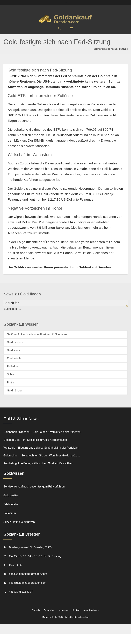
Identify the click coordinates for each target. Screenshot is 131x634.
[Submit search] (125, 306)
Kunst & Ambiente (91, 610)
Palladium (13, 366)
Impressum (64, 610)
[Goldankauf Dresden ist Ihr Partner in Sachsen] (65, 19)
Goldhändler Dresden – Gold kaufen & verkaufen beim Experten (42, 432)
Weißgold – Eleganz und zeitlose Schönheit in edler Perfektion (41, 447)
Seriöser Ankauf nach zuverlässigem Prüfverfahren (37, 334)
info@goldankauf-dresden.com (27, 582)
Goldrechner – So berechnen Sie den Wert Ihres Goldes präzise (41, 455)
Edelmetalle (14, 358)
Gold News (13, 350)
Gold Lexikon (15, 342)
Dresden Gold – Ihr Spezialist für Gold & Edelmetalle (35, 439)
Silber (10, 374)
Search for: (11, 303)
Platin (10, 382)
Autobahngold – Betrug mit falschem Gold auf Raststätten (37, 463)
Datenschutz (49, 610)
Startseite (36, 610)
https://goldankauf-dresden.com (28, 573)
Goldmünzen (15, 390)
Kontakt (75, 610)
